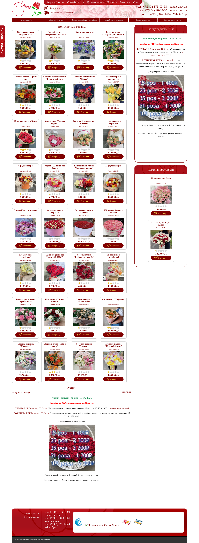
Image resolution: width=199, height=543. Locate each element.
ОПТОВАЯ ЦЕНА (23, 408)
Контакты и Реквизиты (118, 2)
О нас (136, 2)
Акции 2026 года (21, 392)
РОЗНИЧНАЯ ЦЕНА (24, 413)
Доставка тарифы (95, 2)
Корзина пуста (55, 8)
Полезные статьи (31, 517)
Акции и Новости (55, 2)
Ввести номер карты (61, 12)
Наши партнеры (32, 513)
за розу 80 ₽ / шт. (39, 408)
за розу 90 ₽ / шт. (41, 413)
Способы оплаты (75, 2)
